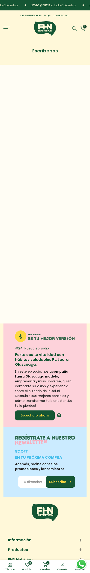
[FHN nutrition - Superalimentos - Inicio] (45, 28)
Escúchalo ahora (35, 415)
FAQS (47, 15)
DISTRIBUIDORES (31, 15)
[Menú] (12, 28)
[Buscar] (74, 28)
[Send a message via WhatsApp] (81, 564)
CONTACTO (60, 15)
